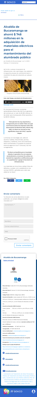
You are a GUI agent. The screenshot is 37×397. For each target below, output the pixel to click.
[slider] (30, 101)
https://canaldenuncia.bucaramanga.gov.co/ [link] (13, 340)
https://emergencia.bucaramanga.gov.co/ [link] (19, 342)
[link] (10, 3)
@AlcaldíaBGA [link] (9, 359)
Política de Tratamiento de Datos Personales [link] (16, 375)
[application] (18, 102)
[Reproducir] (6, 102)
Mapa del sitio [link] (26, 383)
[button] (33, 15)
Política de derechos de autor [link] (23, 379)
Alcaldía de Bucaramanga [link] (13, 61)
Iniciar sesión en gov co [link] (8, 10)
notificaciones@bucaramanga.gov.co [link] (17, 335)
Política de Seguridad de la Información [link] (16, 381)
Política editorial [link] (24, 377)
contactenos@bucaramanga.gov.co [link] (21, 331)
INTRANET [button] (4, 12)
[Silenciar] (26, 102)
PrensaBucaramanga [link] (10, 371)
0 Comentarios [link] (14, 63)
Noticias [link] (6, 63)
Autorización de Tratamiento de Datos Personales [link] (18, 374)
